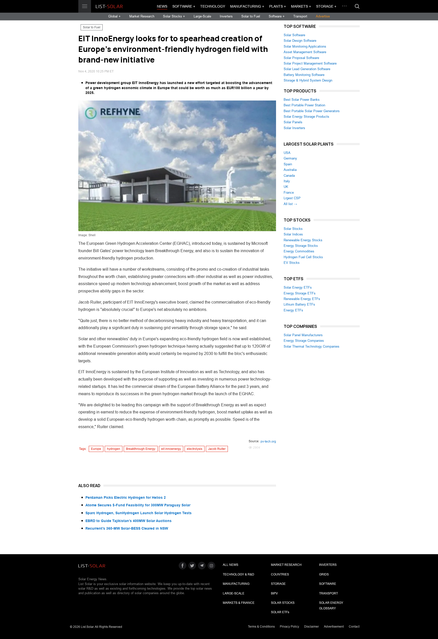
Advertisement (334, 626)
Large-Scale (202, 16)
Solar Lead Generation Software (307, 69)
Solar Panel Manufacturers (303, 335)
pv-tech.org (268, 441)
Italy (287, 181)
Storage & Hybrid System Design (308, 80)
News (162, 6)
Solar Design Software (300, 41)
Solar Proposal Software (301, 58)
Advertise (323, 16)
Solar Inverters (294, 128)
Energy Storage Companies (304, 341)
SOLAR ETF (280, 612)
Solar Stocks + (174, 16)
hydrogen (113, 449)
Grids (324, 574)
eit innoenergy (171, 449)
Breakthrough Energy (140, 449)
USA (287, 153)
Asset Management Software (305, 52)
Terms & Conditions (261, 626)
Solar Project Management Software (310, 63)
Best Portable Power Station (304, 105)
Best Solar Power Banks (302, 100)
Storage (278, 584)
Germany (290, 158)
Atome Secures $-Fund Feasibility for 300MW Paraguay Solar (137, 505)
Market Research (141, 16)
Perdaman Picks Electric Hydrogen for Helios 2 (125, 497)
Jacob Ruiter (217, 449)
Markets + (301, 6)
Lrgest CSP (292, 198)
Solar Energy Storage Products (306, 116)
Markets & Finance (238, 603)
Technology (212, 6)
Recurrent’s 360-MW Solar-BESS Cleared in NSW (126, 528)
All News (230, 565)
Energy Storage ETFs (300, 293)
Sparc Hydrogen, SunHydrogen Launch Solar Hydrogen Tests (138, 513)
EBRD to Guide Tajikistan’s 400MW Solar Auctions (128, 521)
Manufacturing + (247, 6)
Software (327, 584)
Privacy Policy (289, 626)
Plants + (277, 6)
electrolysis (194, 449)
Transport (300, 16)
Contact (354, 626)
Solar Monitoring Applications (305, 46)
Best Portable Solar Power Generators (312, 111)
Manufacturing (236, 584)
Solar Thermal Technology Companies (311, 346)
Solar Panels (293, 122)
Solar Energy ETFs (298, 287)
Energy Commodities (299, 251)
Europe (96, 449)
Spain (288, 164)
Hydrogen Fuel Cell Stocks (303, 257)
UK (286, 187)
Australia (290, 170)
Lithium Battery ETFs (299, 304)
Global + (114, 16)
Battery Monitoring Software (304, 75)
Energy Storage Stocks (301, 246)
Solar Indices (293, 234)
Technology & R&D (238, 574)
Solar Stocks (293, 229)
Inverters (226, 16)
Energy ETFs (293, 310)
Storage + (326, 6)
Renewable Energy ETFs (302, 299)
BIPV (274, 593)
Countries (280, 574)
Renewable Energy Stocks (303, 240)
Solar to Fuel (250, 16)
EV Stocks (292, 263)
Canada (289, 175)
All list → (290, 204)
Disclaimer (311, 626)
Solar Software (294, 35)
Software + (183, 6)
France (289, 192)
